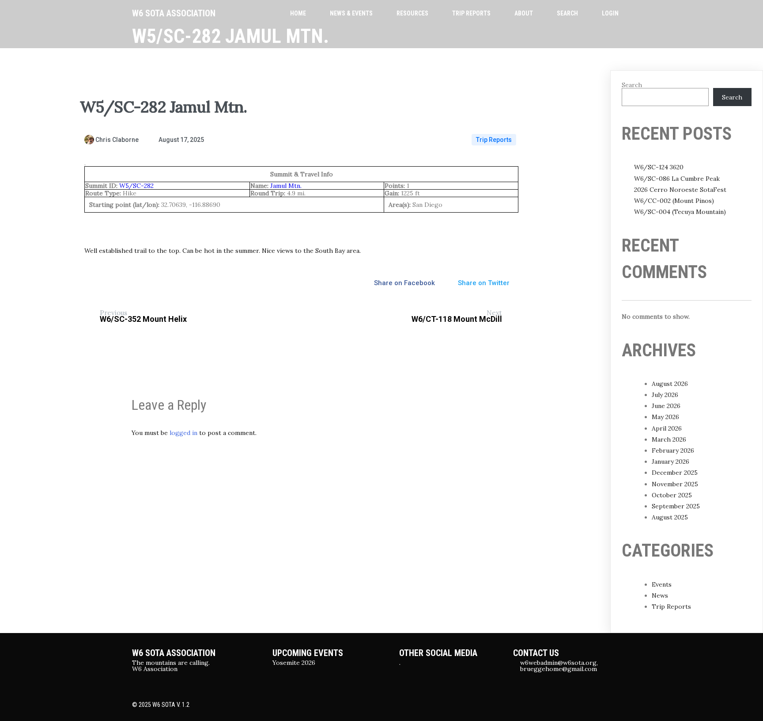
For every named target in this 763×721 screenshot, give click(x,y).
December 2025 (675, 473)
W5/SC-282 (136, 186)
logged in (183, 433)
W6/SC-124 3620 (659, 167)
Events (662, 584)
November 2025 (675, 484)
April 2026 (667, 428)
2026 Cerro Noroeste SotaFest (680, 190)
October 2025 (672, 495)
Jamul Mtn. (286, 186)
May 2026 (665, 417)
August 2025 (670, 517)
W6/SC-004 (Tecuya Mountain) (680, 212)
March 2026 (669, 439)
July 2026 (665, 395)
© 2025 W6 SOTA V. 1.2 (160, 704)
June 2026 (666, 406)
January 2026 (670, 461)
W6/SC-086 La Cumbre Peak (677, 179)
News (660, 595)
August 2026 (670, 384)
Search (632, 85)
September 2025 (676, 506)
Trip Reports (494, 139)
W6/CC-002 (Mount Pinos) (674, 201)
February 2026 (673, 450)
